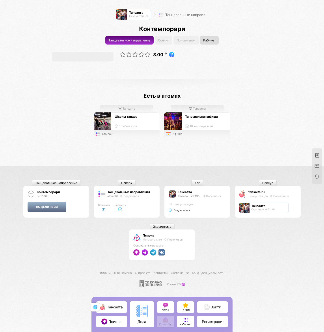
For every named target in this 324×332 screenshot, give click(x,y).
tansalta (183, 196)
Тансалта (128, 108)
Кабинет (209, 40)
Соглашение (180, 273)
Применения (186, 40)
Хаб (197, 183)
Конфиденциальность (208, 273)
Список (126, 183)
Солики (163, 40)
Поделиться (131, 196)
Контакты (161, 273)
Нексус (267, 183)
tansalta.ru (256, 192)
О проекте (143, 273)
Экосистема (162, 226)
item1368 (42, 196)
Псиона (148, 235)
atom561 (112, 196)
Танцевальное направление (129, 40)
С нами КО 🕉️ (176, 284)
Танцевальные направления (187, 15)
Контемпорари (48, 192)
